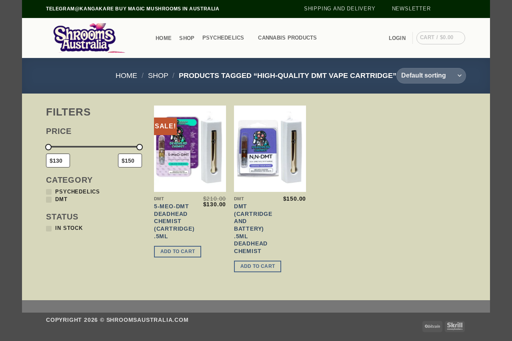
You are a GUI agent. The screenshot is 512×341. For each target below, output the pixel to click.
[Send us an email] (462, 9)
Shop (186, 38)
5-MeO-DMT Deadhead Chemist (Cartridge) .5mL (174, 221)
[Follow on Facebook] (439, 9)
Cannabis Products (287, 38)
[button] (407, 9)
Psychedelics (223, 38)
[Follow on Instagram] (446, 9)
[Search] (145, 38)
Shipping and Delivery (340, 9)
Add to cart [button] (177, 251)
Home (164, 38)
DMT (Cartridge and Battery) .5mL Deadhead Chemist (253, 228)
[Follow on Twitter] (454, 9)
